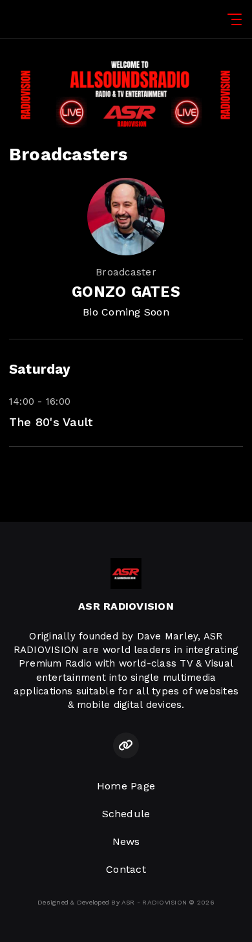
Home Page (126, 786)
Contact (126, 869)
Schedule (126, 814)
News (126, 841)
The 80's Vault (51, 422)
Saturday (39, 369)
